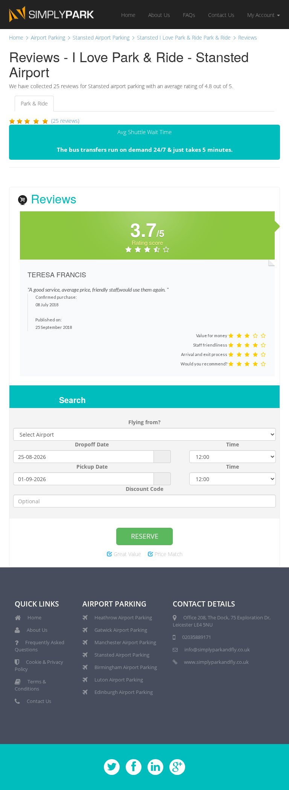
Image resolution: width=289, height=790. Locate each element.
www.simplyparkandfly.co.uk (216, 662)
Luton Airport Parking (118, 679)
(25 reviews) (65, 120)
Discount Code (144, 488)
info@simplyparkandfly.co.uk (217, 649)
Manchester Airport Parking (125, 642)
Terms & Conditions (30, 685)
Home (128, 14)
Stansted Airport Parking (121, 654)
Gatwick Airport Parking (120, 629)
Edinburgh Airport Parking (123, 692)
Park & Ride (34, 103)
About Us (159, 14)
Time (232, 444)
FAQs (189, 14)
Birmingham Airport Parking (125, 667)
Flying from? (144, 422)
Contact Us (221, 14)
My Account (261, 14)
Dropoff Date (92, 444)
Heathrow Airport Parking (123, 617)
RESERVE (144, 536)
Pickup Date (92, 466)
